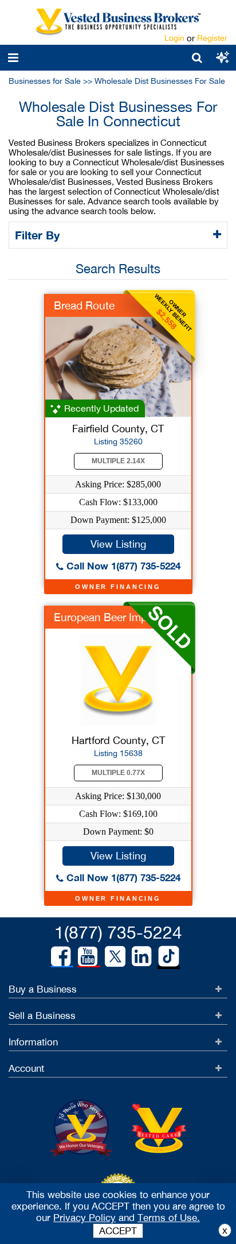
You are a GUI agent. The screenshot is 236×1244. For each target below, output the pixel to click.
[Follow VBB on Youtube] (87, 956)
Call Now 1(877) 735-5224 (122, 566)
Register (212, 37)
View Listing (118, 544)
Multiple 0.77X (118, 773)
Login (174, 37)
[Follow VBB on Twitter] (115, 956)
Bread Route (84, 305)
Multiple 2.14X (118, 461)
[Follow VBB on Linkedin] (141, 956)
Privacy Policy (84, 1217)
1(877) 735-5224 (118, 932)
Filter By (39, 235)
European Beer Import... (111, 617)
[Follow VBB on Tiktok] (169, 957)
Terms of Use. (168, 1217)
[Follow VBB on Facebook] (60, 956)
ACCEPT (118, 1231)
